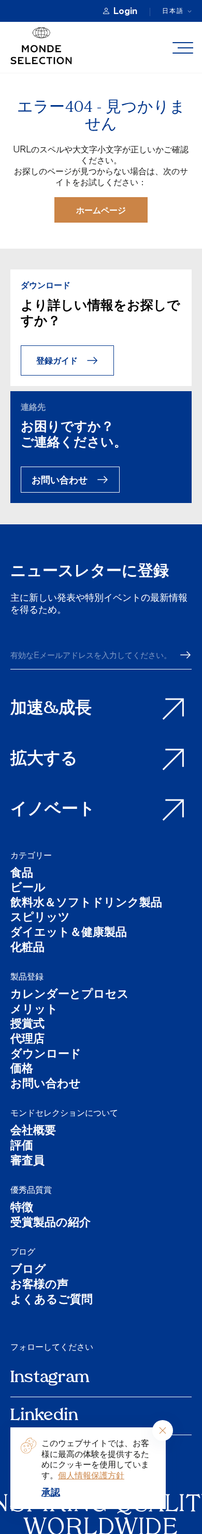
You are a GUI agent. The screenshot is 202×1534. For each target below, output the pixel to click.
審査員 (27, 1161)
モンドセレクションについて (64, 1112)
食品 (21, 874)
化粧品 (27, 948)
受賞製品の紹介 (50, 1223)
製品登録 (27, 976)
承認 (50, 1492)
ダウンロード (45, 1055)
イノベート (52, 810)
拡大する (44, 759)
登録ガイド (57, 360)
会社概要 (33, 1131)
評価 (21, 1146)
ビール (28, 888)
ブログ (22, 1251)
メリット (34, 1010)
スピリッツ (40, 918)
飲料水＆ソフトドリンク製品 (86, 903)
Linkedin (44, 1416)
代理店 (27, 1040)
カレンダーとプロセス (69, 995)
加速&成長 (51, 709)
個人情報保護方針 (91, 1475)
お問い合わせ (60, 479)
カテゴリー (31, 855)
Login (125, 11)
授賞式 (27, 1025)
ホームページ (101, 209)
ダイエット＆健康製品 (68, 933)
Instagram (50, 1378)
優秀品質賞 (31, 1189)
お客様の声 (39, 1285)
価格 (21, 1069)
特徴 (21, 1208)
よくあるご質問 (51, 1300)
